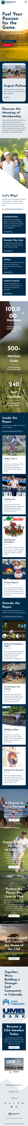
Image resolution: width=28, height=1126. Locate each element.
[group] (14, 82)
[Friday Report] (14, 569)
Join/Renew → (8, 45)
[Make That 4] (14, 445)
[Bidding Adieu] (14, 716)
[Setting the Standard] (14, 526)
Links (13, 1098)
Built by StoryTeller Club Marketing (14, 1123)
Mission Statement (13, 1085)
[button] (26, 1)
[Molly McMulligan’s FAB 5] (14, 631)
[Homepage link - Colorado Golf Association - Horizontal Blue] (14, 1115)
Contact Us (13, 1092)
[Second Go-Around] (14, 757)
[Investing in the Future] (14, 673)
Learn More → (8, 231)
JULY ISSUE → (8, 97)
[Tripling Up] (14, 486)
